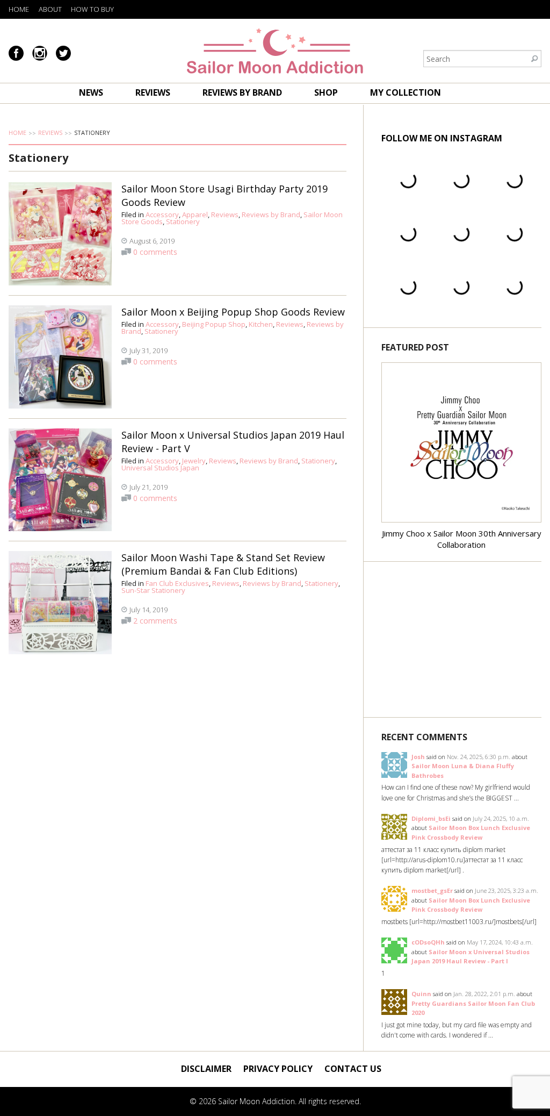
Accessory (162, 214)
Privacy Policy (278, 1069)
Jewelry (194, 461)
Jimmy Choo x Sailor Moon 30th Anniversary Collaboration (461, 539)
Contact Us (352, 1069)
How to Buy (92, 9)
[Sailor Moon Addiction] (275, 50)
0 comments (155, 252)
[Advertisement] (461, 639)
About (50, 9)
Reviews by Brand (242, 92)
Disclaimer (206, 1069)
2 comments (155, 621)
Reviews (152, 92)
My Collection (405, 92)
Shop (326, 92)
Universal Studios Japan (160, 468)
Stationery (183, 221)
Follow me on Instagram (441, 138)
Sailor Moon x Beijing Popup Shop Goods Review (233, 311)
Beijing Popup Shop (213, 324)
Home (19, 9)
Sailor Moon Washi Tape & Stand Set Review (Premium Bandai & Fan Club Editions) (223, 564)
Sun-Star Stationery (153, 590)
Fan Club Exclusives (177, 583)
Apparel (195, 214)
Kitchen (261, 324)
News (91, 92)
